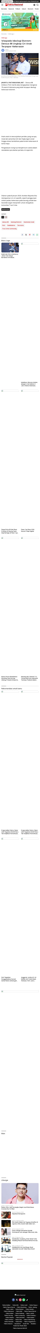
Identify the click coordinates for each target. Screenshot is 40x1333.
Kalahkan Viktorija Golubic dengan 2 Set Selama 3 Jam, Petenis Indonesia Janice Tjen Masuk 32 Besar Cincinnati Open (29, 384)
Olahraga (4, 38)
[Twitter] (16, 1300)
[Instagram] (20, 1300)
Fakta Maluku (10, 1317)
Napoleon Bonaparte (18, 1214)
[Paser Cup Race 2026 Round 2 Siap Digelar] (30, 459)
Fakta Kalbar (6, 1305)
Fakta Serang (8, 1315)
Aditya (6, 49)
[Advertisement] (20, 113)
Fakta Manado (8, 1321)
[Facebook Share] (22, 234)
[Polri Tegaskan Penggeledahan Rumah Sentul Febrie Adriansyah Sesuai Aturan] (10, 907)
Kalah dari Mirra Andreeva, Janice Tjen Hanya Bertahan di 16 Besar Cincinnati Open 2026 (9, 255)
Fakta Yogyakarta (29, 1321)
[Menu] (2, 4)
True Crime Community (9, 229)
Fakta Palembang (29, 1319)
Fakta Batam (20, 1309)
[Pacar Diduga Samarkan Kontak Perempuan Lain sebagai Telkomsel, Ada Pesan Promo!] (6, 1231)
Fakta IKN (16, 1305)
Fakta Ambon (9, 1319)
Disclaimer (18, 1324)
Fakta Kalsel (9, 1313)
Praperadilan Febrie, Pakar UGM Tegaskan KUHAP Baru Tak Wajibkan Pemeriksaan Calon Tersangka (9, 832)
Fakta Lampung (20, 1315)
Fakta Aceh (24, 1305)
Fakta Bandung (21, 1307)
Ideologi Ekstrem (16, 222)
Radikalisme (11, 225)
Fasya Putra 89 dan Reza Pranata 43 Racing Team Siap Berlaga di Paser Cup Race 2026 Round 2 (9, 531)
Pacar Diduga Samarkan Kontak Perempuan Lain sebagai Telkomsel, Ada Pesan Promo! (24, 1231)
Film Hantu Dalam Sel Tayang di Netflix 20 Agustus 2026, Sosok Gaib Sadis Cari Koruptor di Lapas (25, 1223)
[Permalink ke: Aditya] (2, 50)
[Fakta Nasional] (13, 4)
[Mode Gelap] (34, 4)
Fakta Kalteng (19, 1313)
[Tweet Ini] (26, 234)
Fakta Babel (30, 1317)
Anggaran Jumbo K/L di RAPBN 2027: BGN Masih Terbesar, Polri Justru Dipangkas (28, 979)
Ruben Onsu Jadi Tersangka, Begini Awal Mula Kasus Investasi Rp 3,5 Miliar (17, 1208)
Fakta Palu (18, 1319)
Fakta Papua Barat (9, 1307)
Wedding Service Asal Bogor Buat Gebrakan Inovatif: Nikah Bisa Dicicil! (23, 1248)
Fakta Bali (19, 1311)
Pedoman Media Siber (20, 1326)
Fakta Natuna (8, 1324)
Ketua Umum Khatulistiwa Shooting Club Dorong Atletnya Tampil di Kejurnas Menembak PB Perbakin (9, 678)
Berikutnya (5, 209)
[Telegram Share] (33, 234)
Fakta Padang (31, 1315)
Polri (3, 225)
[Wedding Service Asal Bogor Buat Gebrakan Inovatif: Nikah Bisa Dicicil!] (6, 1248)
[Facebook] (13, 1300)
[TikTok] (27, 1300)
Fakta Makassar (9, 1311)
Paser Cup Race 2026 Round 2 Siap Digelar (27, 530)
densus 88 (5, 222)
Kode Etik (26, 1324)
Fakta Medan (30, 1309)
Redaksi (33, 1324)
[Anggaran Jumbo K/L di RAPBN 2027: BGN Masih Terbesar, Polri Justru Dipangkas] (30, 907)
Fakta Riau (19, 1321)
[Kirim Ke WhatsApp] (37, 234)
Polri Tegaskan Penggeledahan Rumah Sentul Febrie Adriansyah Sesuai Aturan (9, 979)
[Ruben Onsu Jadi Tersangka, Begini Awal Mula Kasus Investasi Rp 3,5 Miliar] (20, 1193)
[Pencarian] (37, 4)
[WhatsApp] (23, 1300)
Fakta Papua (33, 1305)
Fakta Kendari (20, 1317)
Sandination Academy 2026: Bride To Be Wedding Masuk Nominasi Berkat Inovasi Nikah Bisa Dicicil (24, 1239)
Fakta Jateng (32, 1307)
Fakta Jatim (9, 1309)
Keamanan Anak (29, 222)
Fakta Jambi (30, 1313)
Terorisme (20, 225)
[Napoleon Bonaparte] (6, 1215)
